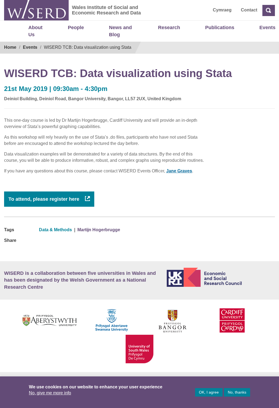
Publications (219, 27)
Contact (249, 10)
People (76, 27)
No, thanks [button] (237, 392)
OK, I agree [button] (209, 392)
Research (169, 27)
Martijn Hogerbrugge (98, 229)
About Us (35, 31)
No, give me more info (50, 393)
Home (10, 47)
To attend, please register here (44, 199)
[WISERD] (36, 10)
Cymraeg (222, 10)
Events (267, 27)
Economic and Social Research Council (221, 277)
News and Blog (120, 31)
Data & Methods (55, 229)
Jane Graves (179, 171)
